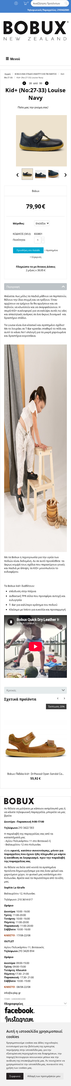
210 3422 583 (26, 828)
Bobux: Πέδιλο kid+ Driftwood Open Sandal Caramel (35, 774)
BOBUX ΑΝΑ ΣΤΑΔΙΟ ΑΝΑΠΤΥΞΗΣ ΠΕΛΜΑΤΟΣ (36, 74)
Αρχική (8, 74)
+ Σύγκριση (35, 256)
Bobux (35, 191)
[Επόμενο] (47, 83)
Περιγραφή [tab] (13, 287)
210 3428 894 (26, 951)
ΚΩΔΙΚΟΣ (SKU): (22, 234)
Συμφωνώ (14, 1076)
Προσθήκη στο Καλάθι (28, 250)
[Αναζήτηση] (66, 3)
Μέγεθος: (18, 223)
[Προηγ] (24, 83)
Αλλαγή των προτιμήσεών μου (43, 1076)
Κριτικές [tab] (11, 690)
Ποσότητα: (19, 240)
